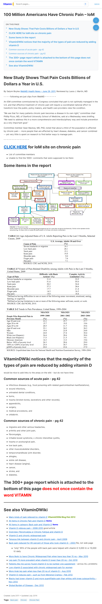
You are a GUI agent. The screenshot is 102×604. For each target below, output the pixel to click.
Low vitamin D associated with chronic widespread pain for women (40, 567)
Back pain (14, 600)
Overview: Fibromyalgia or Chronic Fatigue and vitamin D (36, 532)
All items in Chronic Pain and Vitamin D (27, 521)
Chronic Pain (34, 600)
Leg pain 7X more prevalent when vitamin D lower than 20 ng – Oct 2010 (43, 560)
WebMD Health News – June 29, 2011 (37, 91)
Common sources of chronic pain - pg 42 (27, 53)
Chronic (24, 600)
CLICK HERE (15, 147)
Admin (97, 4)
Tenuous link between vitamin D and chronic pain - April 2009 (38, 539)
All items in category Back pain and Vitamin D (30, 524)
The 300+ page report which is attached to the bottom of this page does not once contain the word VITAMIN (49, 59)
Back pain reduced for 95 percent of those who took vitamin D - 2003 (42, 543)
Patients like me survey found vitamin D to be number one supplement (42, 564)
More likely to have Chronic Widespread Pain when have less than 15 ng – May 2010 (48, 556)
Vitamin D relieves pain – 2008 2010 (26, 528)
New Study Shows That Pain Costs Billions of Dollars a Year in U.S (44, 28)
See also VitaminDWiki (21, 65)
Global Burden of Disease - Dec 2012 (26, 585)
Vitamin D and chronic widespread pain (27, 535)
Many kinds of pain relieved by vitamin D (28, 517)
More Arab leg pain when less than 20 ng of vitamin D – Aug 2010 (40, 571)
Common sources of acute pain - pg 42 (26, 49)
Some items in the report (22, 37)
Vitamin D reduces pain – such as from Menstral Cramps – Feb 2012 (41, 575)
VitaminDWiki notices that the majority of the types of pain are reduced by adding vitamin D (52, 44)
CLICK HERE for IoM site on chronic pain (30, 33)
